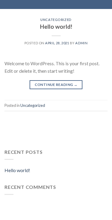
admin (81, 43)
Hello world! (56, 26)
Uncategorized (55, 20)
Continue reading (56, 84)
